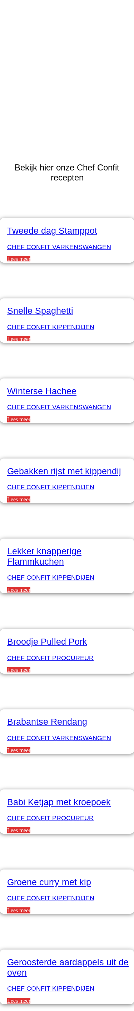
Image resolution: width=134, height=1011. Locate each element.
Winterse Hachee (41, 391)
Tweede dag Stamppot (52, 231)
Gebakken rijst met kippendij (64, 471)
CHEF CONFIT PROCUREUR (50, 657)
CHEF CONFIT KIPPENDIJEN (50, 327)
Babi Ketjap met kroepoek (59, 802)
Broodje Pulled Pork (47, 641)
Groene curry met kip (49, 882)
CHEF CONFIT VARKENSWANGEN (59, 247)
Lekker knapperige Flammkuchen (44, 556)
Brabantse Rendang (47, 722)
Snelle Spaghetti (40, 311)
